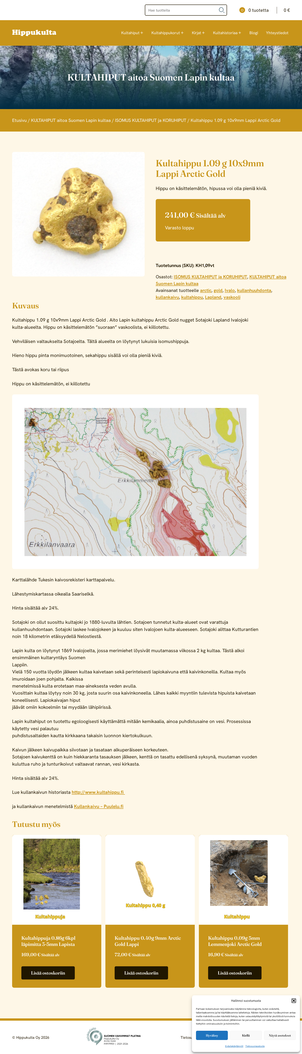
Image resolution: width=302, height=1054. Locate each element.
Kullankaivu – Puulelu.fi (98, 806)
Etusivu (19, 120)
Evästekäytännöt (234, 1046)
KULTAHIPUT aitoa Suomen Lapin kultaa (71, 120)
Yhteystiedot (277, 32)
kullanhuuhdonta (254, 290)
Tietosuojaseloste (255, 1046)
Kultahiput (130, 32)
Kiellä (246, 1035)
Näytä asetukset (280, 1035)
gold (218, 290)
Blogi (253, 32)
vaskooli (232, 297)
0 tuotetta (269, 10)
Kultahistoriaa (225, 32)
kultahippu (192, 297)
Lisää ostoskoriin (48, 973)
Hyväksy (212, 1035)
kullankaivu (167, 297)
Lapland (213, 297)
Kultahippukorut (165, 32)
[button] (294, 1001)
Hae (221, 10)
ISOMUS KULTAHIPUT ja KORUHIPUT (150, 120)
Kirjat (196, 32)
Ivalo (230, 290)
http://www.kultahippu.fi (98, 792)
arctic (205, 290)
